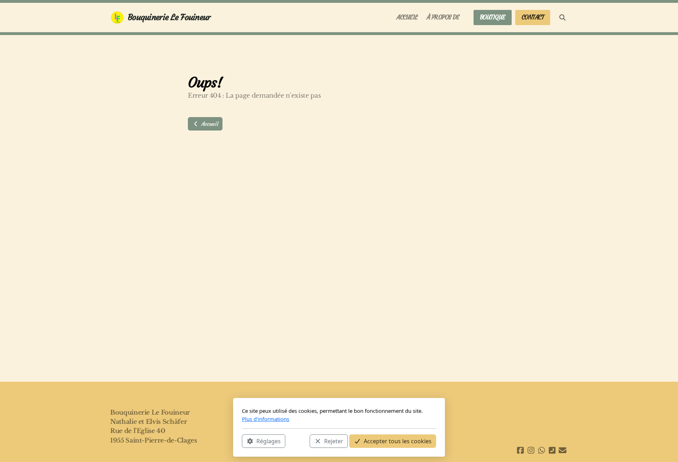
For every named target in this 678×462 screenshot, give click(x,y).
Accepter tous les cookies (398, 441)
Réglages (268, 441)
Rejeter (333, 441)
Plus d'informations (265, 418)
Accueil (209, 123)
